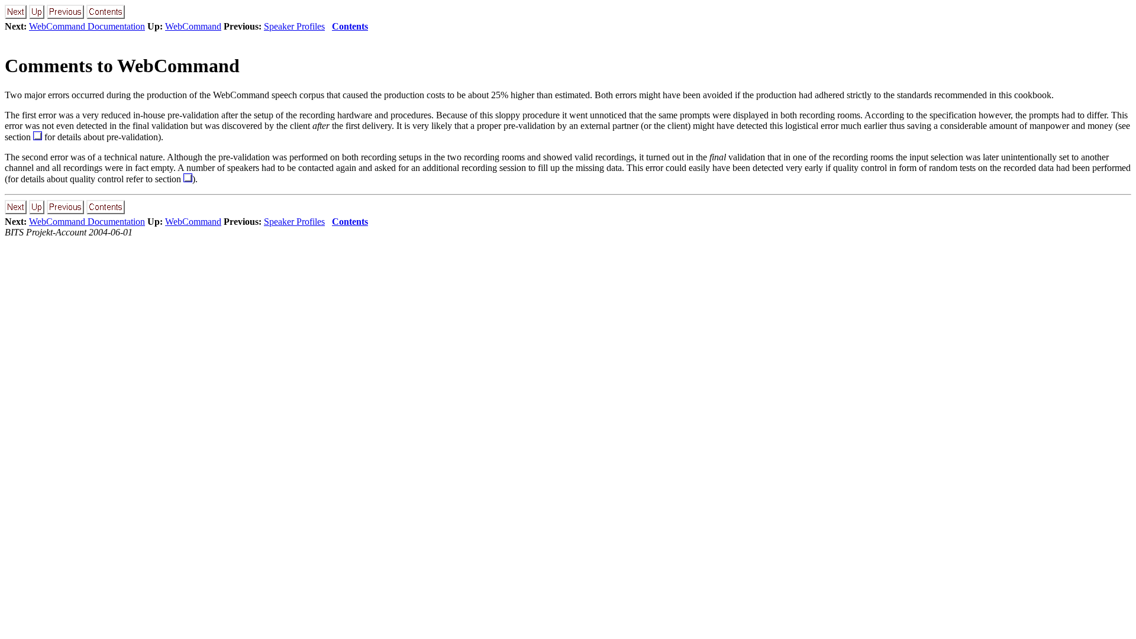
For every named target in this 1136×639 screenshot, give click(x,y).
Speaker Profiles (294, 26)
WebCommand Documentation (87, 26)
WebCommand (193, 26)
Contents (350, 26)
